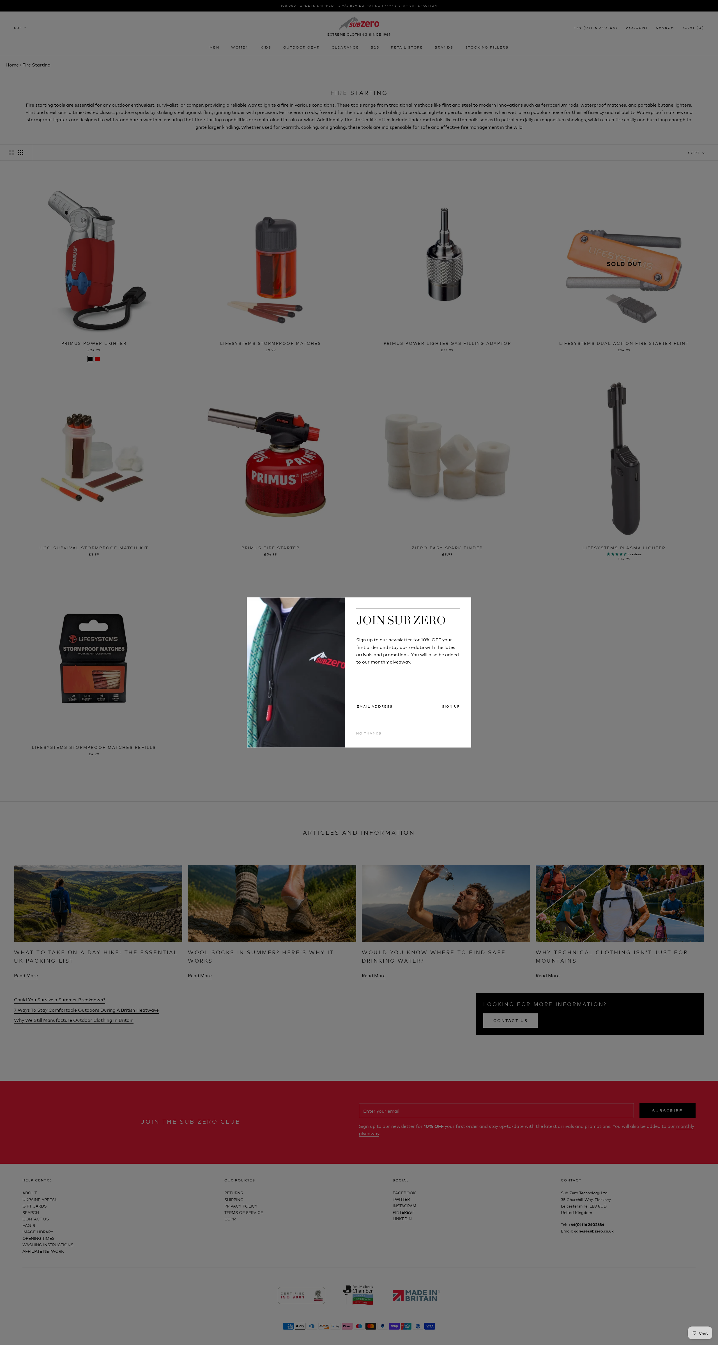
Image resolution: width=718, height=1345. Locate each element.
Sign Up (451, 706)
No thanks (368, 733)
